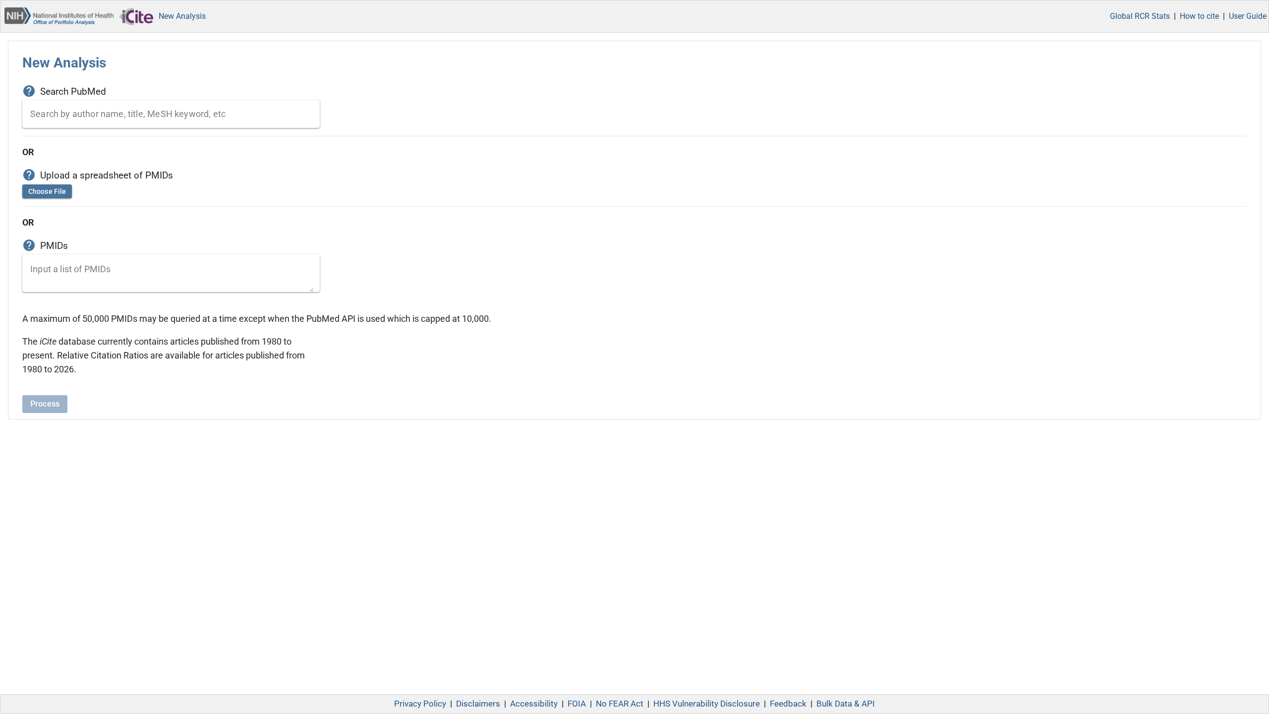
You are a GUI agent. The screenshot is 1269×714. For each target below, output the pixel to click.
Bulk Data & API (845, 704)
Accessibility (534, 704)
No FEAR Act (619, 704)
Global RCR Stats (1140, 16)
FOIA (577, 704)
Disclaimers (478, 704)
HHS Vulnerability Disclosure (706, 704)
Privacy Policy (420, 704)
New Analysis (182, 16)
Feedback (788, 704)
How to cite (1199, 16)
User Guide (1248, 16)
